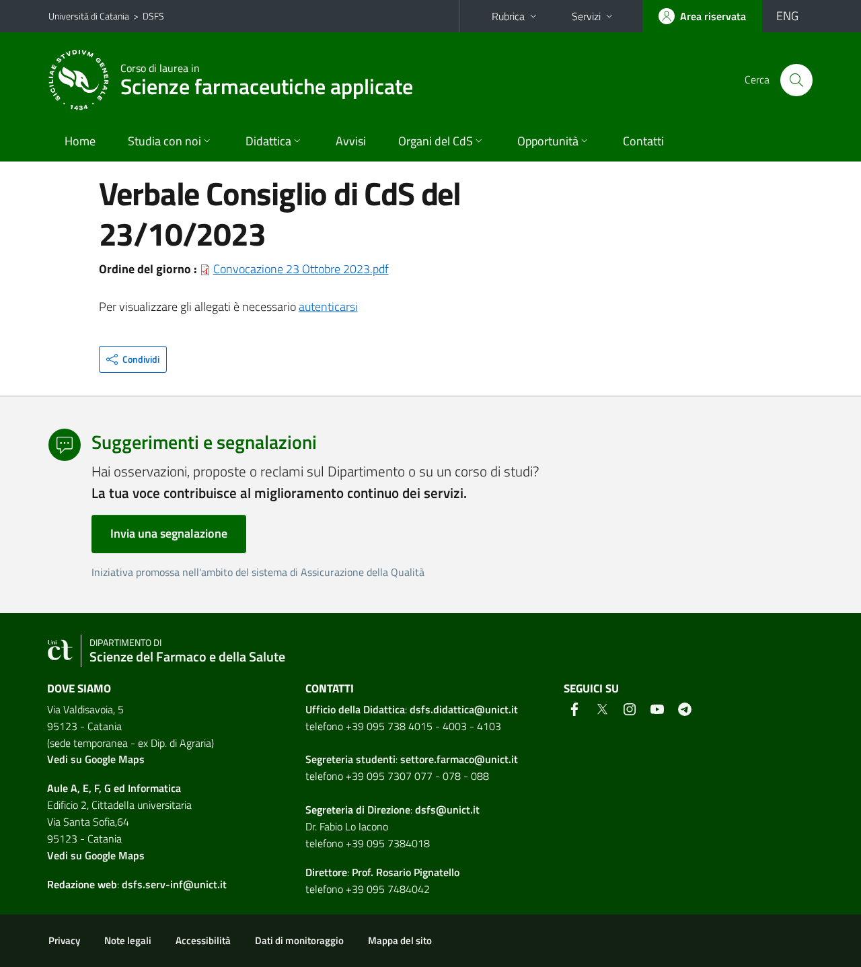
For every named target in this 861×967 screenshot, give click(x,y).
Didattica (268, 141)
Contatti (643, 141)
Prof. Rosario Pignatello (405, 872)
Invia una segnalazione (168, 533)
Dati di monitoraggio (299, 940)
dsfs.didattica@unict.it (464, 709)
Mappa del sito (400, 940)
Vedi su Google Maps (96, 759)
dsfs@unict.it (447, 809)
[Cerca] (796, 80)
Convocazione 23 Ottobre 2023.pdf (301, 269)
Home (80, 141)
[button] (133, 359)
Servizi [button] (586, 16)
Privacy (64, 940)
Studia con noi (164, 141)
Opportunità (547, 141)
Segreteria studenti (350, 759)
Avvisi (351, 141)
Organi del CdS (435, 141)
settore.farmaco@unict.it (459, 759)
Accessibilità (203, 940)
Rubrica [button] (508, 16)
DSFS (153, 16)
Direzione (388, 809)
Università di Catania (88, 16)
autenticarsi (328, 306)
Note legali (127, 940)
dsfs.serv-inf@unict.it (174, 884)
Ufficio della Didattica (355, 709)
